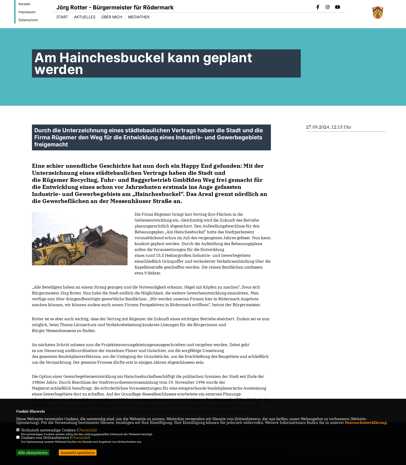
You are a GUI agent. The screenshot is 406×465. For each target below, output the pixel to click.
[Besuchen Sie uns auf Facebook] (318, 7)
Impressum (27, 12)
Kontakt (24, 4)
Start (62, 17)
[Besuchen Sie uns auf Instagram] (328, 7)
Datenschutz (28, 20)
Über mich (111, 17)
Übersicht (86, 430)
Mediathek (139, 17)
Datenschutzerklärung (365, 422)
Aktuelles (84, 17)
